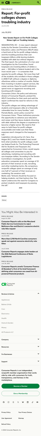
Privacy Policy (5, 412)
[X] (18, 402)
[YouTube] (37, 402)
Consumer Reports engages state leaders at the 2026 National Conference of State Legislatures (19, 254)
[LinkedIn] (27, 402)
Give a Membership (20, 393)
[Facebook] (3, 402)
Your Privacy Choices (25, 412)
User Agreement (6, 418)
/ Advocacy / (16, 3)
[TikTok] (32, 402)
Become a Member (20, 386)
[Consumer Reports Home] (9, 284)
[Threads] (13, 402)
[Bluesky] (23, 402)
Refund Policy (5, 424)
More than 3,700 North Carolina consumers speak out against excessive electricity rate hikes (19, 241)
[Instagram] (8, 402)
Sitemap (21, 418)
